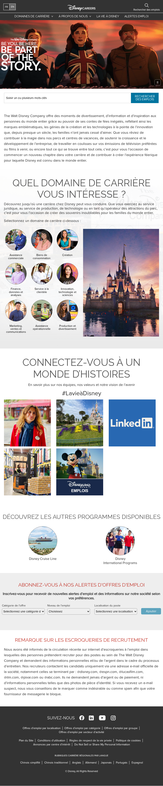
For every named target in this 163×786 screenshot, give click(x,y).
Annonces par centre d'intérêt (52, 744)
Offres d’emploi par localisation (42, 728)
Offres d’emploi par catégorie (82, 728)
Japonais (107, 762)
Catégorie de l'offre (14, 605)
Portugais (122, 762)
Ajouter (151, 611)
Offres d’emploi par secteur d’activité (81, 732)
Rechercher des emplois (145, 98)
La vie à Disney (108, 17)
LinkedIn (91, 717)
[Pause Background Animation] (158, 82)
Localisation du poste (107, 605)
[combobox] (23, 611)
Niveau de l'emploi (58, 605)
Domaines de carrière (32, 16)
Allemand (92, 762)
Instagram (113, 717)
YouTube (102, 717)
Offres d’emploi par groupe (121, 728)
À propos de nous (73, 16)
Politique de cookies (129, 740)
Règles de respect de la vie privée (91, 740)
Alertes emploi (136, 16)
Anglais (77, 762)
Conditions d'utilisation (52, 740)
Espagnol (137, 762)
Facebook (81, 717)
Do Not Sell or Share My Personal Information (102, 744)
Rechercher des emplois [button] (146, 5)
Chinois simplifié (31, 762)
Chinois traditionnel (57, 762)
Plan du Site (26, 740)
